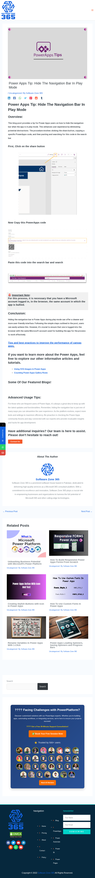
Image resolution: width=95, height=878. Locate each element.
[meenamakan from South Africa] (19, 758)
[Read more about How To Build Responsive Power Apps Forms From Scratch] (68, 543)
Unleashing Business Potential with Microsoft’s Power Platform (25, 562)
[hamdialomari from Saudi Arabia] (75, 758)
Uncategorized (15, 93)
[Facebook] (14, 98)
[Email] (3, 452)
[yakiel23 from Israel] (67, 758)
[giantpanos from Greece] (55, 774)
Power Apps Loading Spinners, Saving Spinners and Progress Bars (66, 645)
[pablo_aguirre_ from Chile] (43, 758)
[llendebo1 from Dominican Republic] (72, 774)
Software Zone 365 (46, 873)
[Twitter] (25, 98)
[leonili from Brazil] (51, 766)
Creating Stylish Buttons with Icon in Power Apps (26, 604)
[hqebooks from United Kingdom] (27, 766)
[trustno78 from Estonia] (59, 766)
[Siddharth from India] (35, 750)
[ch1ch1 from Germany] (67, 750)
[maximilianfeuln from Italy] (75, 750)
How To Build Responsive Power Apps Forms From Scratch (67, 561)
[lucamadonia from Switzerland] (43, 750)
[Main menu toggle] (92, 10)
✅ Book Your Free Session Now (47, 734)
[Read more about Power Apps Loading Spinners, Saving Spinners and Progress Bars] (68, 627)
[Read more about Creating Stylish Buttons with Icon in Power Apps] (26, 587)
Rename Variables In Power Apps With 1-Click (25, 644)
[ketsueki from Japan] (35, 758)
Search (10, 681)
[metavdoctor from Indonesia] (67, 766)
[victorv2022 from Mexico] (39, 774)
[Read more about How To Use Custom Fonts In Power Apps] (68, 587)
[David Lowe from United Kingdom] (27, 750)
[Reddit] (36, 98)
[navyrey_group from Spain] (27, 758)
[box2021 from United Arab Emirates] (63, 774)
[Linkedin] (9, 98)
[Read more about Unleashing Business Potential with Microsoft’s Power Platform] (26, 544)
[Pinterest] (31, 98)
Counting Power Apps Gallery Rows (31, 373)
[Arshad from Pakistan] (51, 750)
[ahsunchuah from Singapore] (59, 750)
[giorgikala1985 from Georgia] (35, 766)
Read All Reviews (47, 783)
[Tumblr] (41, 98)
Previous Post (10, 511)
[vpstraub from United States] (43, 766)
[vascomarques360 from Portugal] (75, 766)
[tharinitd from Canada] (59, 758)
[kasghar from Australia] (51, 758)
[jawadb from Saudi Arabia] (19, 766)
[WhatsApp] (20, 98)
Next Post (86, 511)
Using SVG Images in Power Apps (30, 369)
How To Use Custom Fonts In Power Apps (65, 604)
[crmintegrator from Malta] (23, 774)
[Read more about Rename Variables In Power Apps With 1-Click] (26, 627)
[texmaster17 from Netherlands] (47, 774)
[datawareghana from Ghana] (31, 774)
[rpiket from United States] (19, 750)
